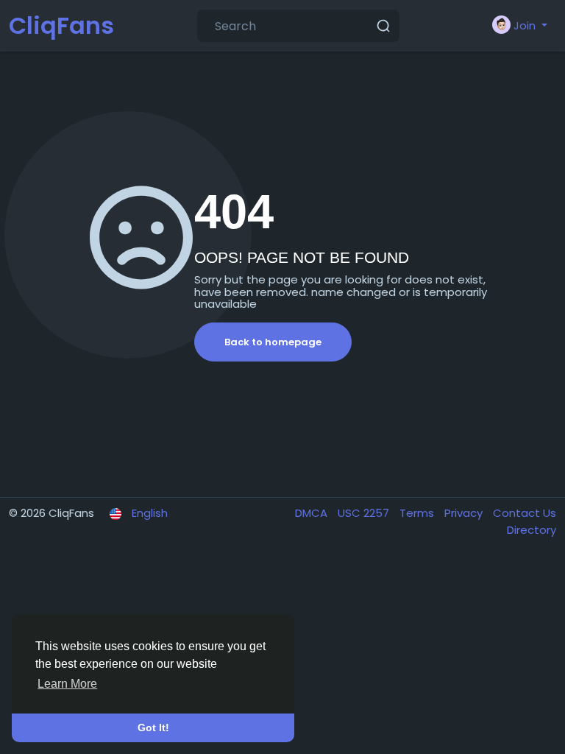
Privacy (465, 513)
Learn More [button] (67, 683)
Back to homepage (272, 342)
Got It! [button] (153, 727)
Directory (531, 530)
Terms (418, 513)
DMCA (312, 513)
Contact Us (524, 513)
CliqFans (61, 25)
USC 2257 (365, 513)
